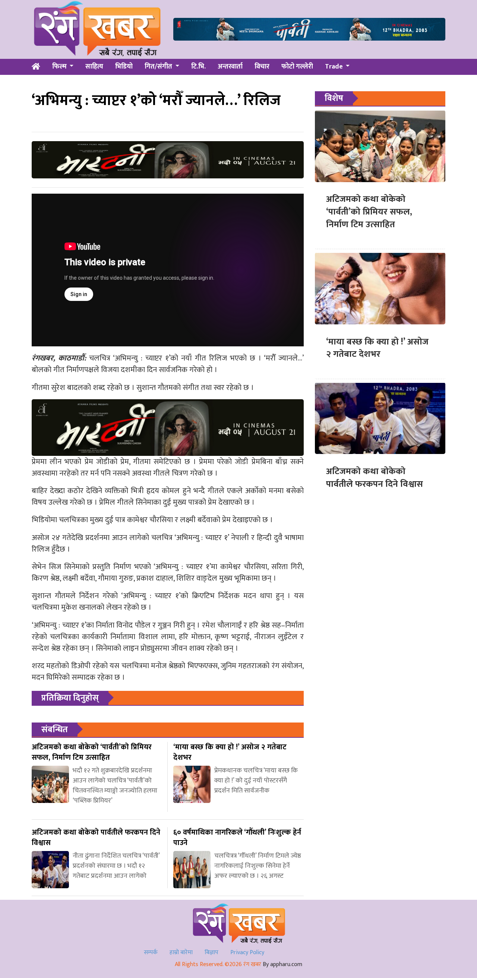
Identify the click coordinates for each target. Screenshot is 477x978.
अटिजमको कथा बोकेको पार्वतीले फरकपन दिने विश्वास (374, 477)
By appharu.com (282, 964)
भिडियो (124, 66)
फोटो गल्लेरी (297, 66)
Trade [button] (334, 66)
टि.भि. (198, 66)
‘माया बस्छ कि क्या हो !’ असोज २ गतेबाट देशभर (377, 348)
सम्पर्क (151, 952)
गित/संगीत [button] (159, 66)
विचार (262, 66)
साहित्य (94, 66)
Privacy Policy (247, 952)
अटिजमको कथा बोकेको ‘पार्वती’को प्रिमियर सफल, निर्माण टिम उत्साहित (369, 212)
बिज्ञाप (211, 952)
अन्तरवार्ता (230, 66)
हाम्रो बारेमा (181, 952)
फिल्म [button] (60, 66)
